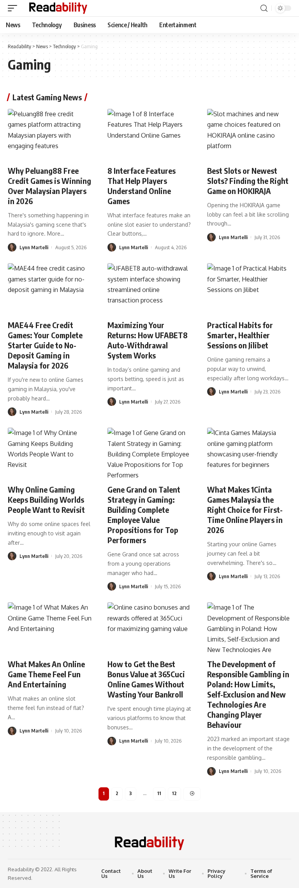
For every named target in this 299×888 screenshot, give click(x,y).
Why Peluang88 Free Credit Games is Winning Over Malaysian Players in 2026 (49, 186)
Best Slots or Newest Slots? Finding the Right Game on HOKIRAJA (247, 181)
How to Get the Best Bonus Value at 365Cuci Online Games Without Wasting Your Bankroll (146, 679)
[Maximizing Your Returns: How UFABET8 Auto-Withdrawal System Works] (149, 288)
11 (159, 793)
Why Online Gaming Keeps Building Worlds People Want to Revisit (46, 499)
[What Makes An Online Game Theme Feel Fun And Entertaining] (50, 627)
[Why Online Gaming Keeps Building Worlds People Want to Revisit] (50, 453)
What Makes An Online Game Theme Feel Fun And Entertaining (46, 674)
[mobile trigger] (14, 8)
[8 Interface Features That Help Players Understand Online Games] (149, 134)
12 (174, 793)
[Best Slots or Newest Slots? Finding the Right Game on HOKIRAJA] (249, 134)
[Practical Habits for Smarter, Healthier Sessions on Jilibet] (249, 288)
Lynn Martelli (33, 247)
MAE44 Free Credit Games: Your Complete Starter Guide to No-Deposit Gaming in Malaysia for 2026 (45, 345)
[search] (264, 8)
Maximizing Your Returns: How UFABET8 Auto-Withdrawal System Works (147, 340)
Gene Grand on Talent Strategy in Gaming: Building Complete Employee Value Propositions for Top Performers (143, 514)
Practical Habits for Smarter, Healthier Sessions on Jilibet (240, 335)
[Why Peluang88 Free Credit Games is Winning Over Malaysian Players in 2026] (50, 134)
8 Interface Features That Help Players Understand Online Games (141, 186)
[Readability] (58, 8)
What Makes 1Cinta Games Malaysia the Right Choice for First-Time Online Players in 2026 (245, 509)
